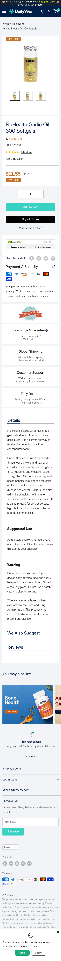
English (7, 847)
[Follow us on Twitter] (11, 863)
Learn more (33, 946)
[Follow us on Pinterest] (23, 863)
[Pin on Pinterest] (38, 258)
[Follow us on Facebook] (4, 863)
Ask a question (15, 158)
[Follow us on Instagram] (17, 863)
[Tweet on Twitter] (46, 258)
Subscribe (13, 831)
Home (5, 23)
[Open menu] (4, 11)
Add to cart (30, 207)
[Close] (58, 932)
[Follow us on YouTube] (29, 863)
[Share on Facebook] (31, 258)
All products (18, 23)
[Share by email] (53, 258)
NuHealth (15, 138)
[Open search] (43, 11)
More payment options (30, 228)
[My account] (49, 11)
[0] (56, 11)
